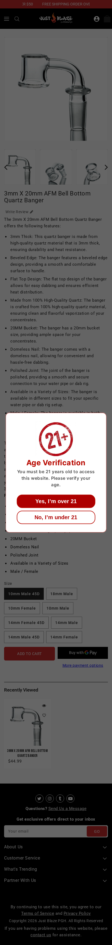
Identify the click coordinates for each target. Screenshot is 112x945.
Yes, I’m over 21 (56, 501)
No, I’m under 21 (56, 517)
